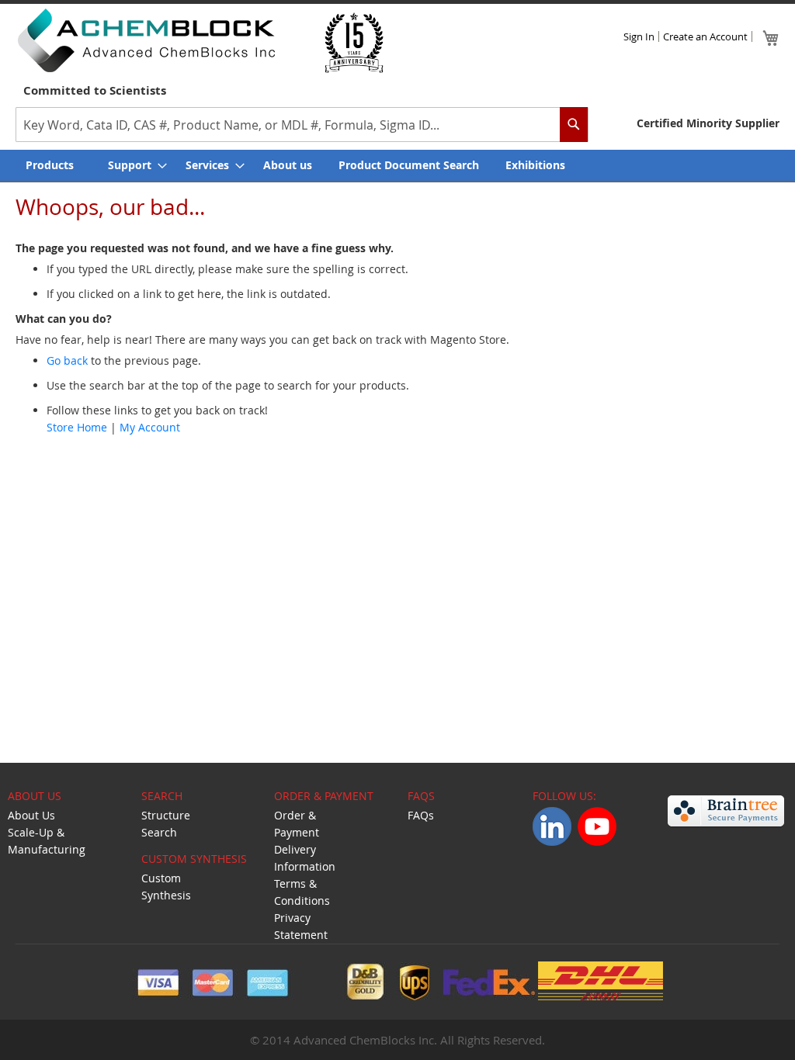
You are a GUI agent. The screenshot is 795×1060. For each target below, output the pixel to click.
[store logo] (146, 39)
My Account (150, 427)
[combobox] (302, 124)
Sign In (638, 36)
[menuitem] (53, 165)
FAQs (421, 815)
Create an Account (705, 36)
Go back (67, 360)
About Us (31, 815)
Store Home (77, 427)
